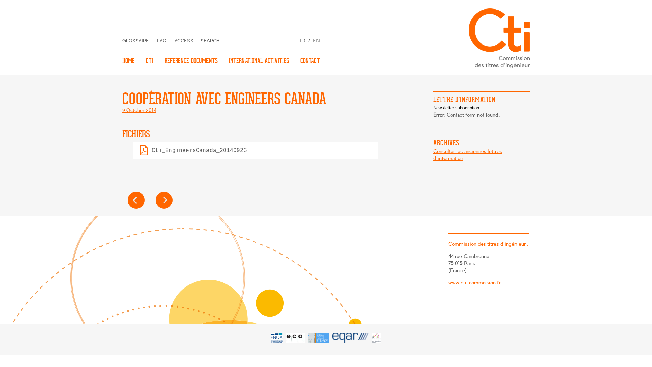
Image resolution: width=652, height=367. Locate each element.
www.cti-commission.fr (474, 283)
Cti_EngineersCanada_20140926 (199, 150)
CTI (149, 61)
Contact (310, 61)
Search (210, 41)
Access (184, 41)
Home (128, 61)
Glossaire (135, 41)
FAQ (162, 41)
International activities (259, 61)
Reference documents (191, 61)
